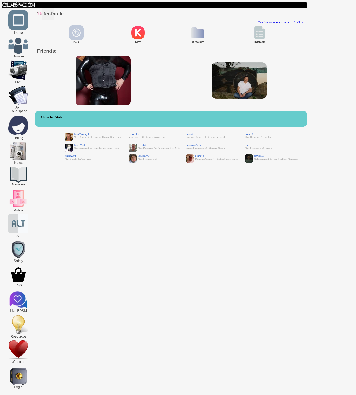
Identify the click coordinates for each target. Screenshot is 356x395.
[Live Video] (18, 79)
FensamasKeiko (193, 145)
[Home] (18, 29)
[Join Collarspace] (18, 95)
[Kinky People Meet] (18, 134)
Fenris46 (199, 155)
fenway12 (259, 155)
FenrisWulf (79, 145)
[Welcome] (18, 358)
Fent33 (189, 134)
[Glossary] (18, 175)
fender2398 (70, 155)
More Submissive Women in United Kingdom (280, 22)
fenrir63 (142, 145)
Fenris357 (250, 134)
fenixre (248, 145)
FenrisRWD (144, 155)
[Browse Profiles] (18, 207)
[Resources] (18, 333)
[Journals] (18, 160)
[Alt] (18, 232)
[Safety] (18, 258)
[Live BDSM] (18, 300)
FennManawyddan (83, 134)
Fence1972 (134, 134)
